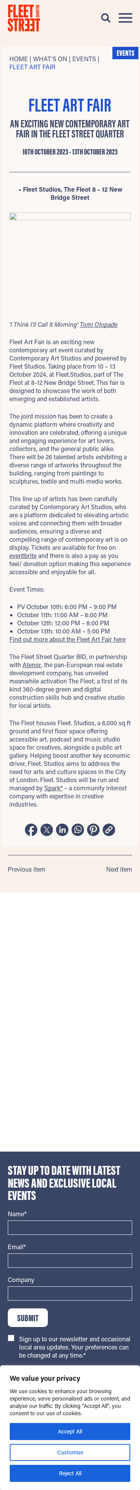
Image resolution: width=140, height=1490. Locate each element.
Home (18, 59)
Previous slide (11, 958)
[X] (46, 831)
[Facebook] (31, 831)
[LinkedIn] (62, 831)
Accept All (70, 1431)
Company (21, 1279)
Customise (70, 1452)
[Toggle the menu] (125, 18)
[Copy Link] (109, 831)
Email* (17, 1247)
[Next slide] (129, 958)
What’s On (50, 59)
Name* (17, 1214)
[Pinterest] (93, 831)
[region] (70, 1427)
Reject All (70, 1473)
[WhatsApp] (78, 831)
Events (84, 59)
